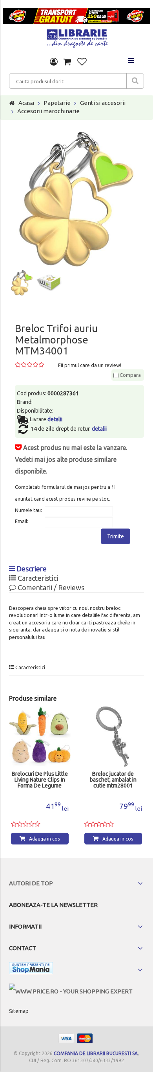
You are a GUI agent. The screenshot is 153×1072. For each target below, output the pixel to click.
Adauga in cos (44, 838)
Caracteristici (37, 578)
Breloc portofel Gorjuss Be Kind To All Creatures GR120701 (113, 780)
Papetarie (57, 102)
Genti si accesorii (103, 102)
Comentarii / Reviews (50, 587)
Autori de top (31, 883)
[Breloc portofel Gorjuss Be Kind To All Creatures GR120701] (113, 736)
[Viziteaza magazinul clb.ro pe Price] (71, 991)
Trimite (115, 536)
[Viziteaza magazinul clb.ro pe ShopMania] (31, 969)
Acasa (26, 102)
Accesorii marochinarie (48, 111)
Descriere (31, 569)
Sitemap (19, 1011)
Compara (129, 375)
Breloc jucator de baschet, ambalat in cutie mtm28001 (39, 780)
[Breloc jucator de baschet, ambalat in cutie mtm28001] (40, 736)
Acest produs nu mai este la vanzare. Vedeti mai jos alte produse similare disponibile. (71, 459)
